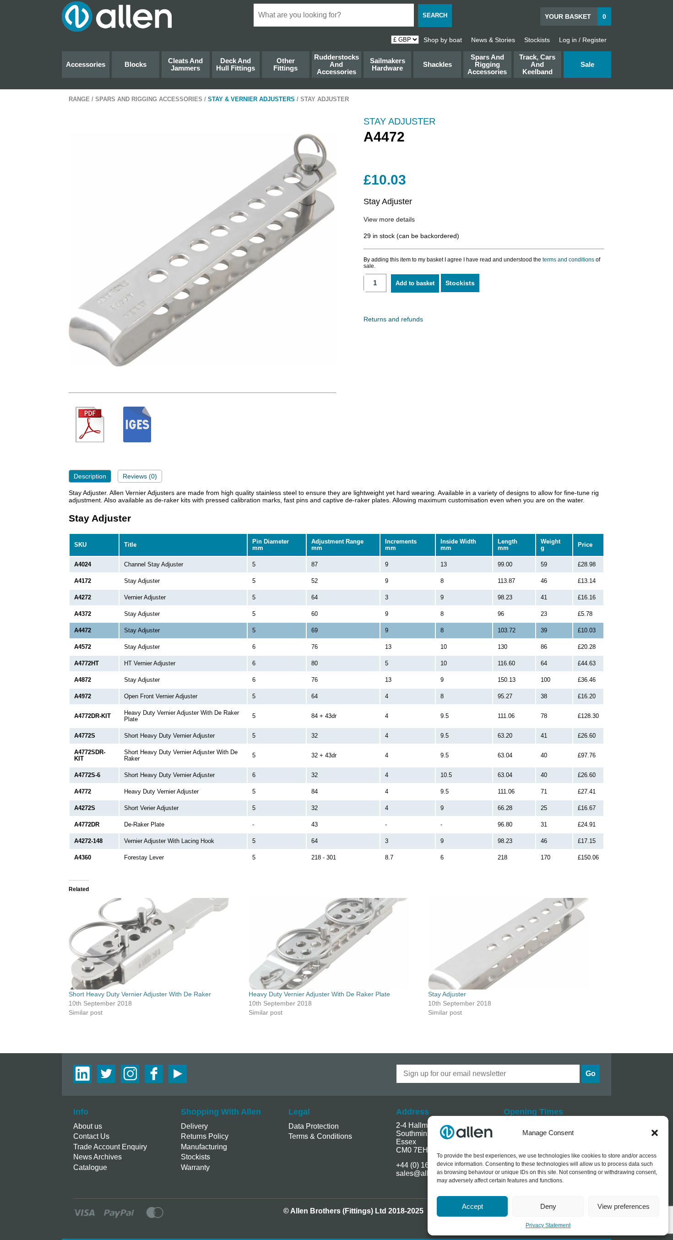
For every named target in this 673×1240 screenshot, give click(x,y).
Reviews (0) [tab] (140, 476)
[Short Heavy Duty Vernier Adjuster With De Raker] (154, 944)
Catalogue (90, 1167)
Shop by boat (442, 40)
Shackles (437, 64)
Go (591, 1073)
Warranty (195, 1167)
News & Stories (493, 40)
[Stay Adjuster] (513, 944)
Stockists (537, 40)
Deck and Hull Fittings (235, 64)
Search (435, 15)
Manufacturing (204, 1147)
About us (87, 1126)
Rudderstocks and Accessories (336, 64)
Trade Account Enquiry (110, 1147)
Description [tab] (90, 476)
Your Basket (575, 16)
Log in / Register (583, 40)
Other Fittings (285, 64)
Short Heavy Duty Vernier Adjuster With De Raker (140, 994)
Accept (472, 1206)
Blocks (136, 64)
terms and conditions (568, 259)
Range (79, 99)
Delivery (194, 1126)
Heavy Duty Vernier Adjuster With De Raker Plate (319, 994)
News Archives (97, 1157)
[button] (654, 1132)
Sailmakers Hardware (387, 64)
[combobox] (334, 15)
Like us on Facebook (154, 1074)
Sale (587, 64)
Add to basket (415, 283)
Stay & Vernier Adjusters (251, 99)
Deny (548, 1206)
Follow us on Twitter (106, 1074)
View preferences (623, 1206)
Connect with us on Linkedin (82, 1074)
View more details (389, 219)
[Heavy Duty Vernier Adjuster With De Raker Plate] (334, 944)
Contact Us (91, 1136)
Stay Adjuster (447, 994)
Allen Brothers (117, 16)
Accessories (85, 64)
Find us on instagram (130, 1074)
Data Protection (313, 1126)
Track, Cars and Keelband (537, 64)
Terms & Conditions (320, 1136)
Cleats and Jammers (185, 64)
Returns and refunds (393, 319)
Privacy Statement (548, 1225)
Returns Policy (204, 1136)
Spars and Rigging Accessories (487, 64)
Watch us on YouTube (177, 1074)
